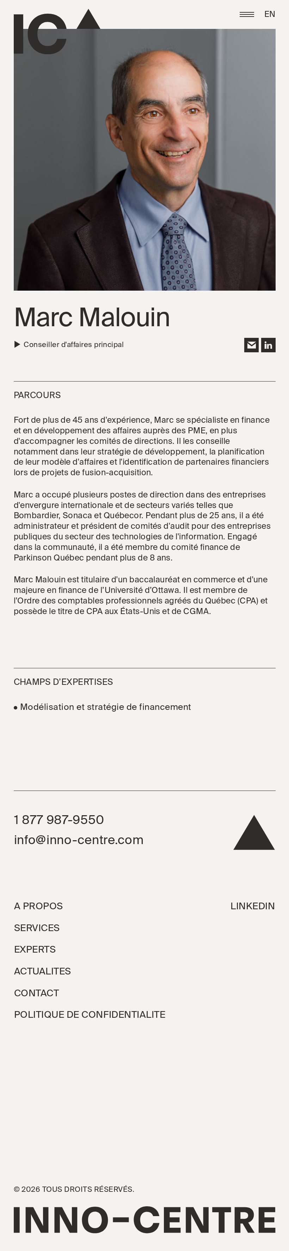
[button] (247, 14)
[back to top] (254, 836)
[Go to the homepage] (57, 32)
